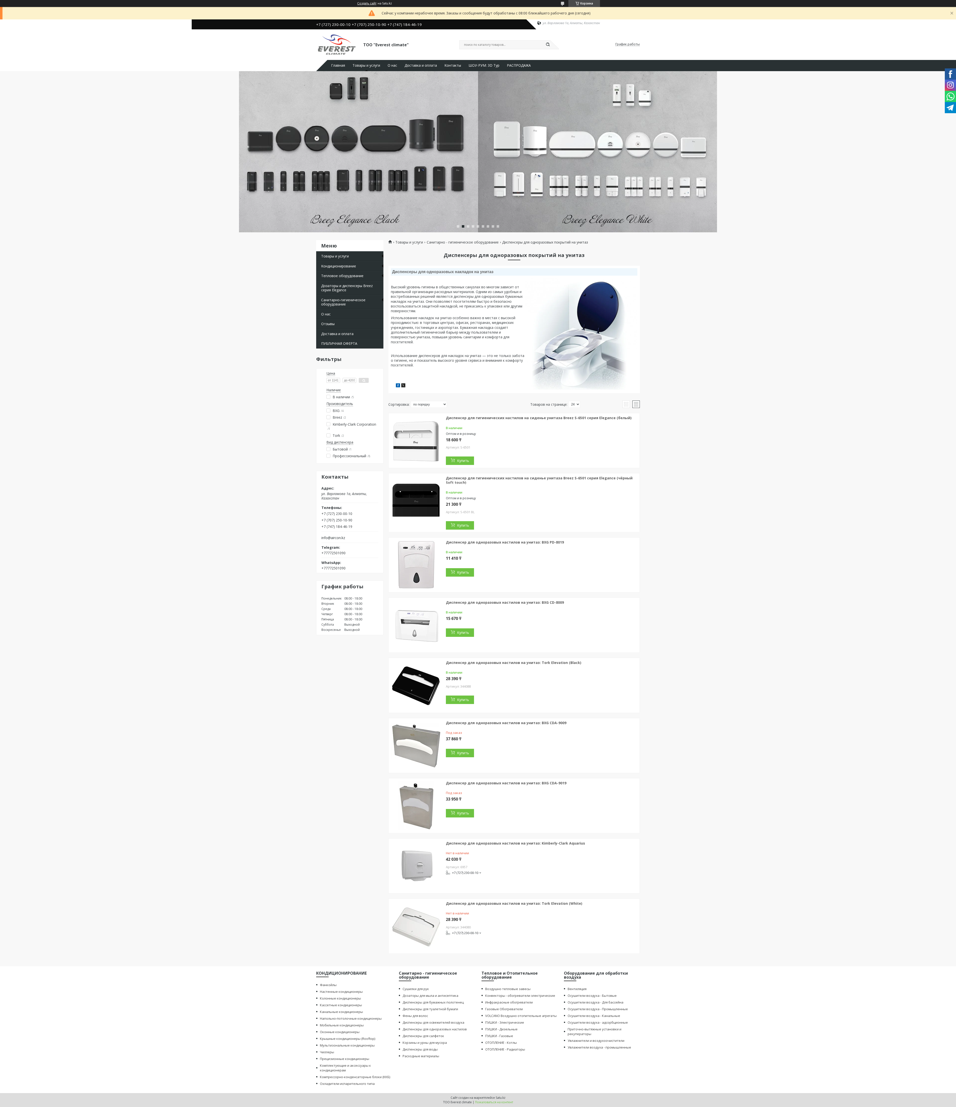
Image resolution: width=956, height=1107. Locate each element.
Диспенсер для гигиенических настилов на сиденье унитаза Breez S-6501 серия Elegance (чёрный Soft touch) (539, 480)
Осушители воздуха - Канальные (594, 1015)
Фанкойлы (328, 985)
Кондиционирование (338, 266)
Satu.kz (500, 1098)
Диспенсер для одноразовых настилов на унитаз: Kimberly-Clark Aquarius (515, 843)
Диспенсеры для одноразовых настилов (435, 1029)
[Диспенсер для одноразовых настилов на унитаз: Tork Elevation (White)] (416, 926)
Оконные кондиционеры (339, 1032)
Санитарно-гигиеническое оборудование (343, 302)
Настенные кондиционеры (341, 991)
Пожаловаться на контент (494, 1102)
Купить (463, 460)
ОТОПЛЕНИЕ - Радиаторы (505, 1049)
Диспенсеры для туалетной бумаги (430, 1009)
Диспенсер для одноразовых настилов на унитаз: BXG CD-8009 (505, 602)
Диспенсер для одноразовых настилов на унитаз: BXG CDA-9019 (506, 783)
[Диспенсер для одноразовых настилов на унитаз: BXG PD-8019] (416, 565)
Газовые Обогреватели (504, 1009)
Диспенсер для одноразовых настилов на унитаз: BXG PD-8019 (505, 542)
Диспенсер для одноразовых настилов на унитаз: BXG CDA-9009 (506, 722)
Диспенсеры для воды (420, 1049)
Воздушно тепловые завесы (508, 989)
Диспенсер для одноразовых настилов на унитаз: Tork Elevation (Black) (513, 662)
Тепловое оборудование (342, 275)
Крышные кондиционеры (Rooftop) (347, 1038)
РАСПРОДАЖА (519, 65)
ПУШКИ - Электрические (504, 1022)
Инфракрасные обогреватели (509, 1002)
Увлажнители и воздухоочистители (596, 1040)
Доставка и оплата (421, 65)
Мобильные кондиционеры (342, 1025)
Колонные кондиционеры (340, 998)
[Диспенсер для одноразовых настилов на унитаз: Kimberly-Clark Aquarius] (416, 866)
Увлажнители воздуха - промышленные (599, 1047)
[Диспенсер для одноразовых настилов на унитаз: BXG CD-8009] (416, 625)
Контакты (452, 65)
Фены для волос (415, 1015)
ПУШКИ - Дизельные (501, 1029)
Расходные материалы (421, 1056)
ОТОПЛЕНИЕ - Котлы (501, 1042)
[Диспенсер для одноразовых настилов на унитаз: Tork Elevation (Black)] (416, 685)
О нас (392, 65)
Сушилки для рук (416, 989)
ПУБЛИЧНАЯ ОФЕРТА (339, 343)
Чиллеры (327, 1052)
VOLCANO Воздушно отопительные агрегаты (521, 1015)
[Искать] (548, 44)
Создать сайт (366, 3)
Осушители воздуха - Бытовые (592, 995)
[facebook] (398, 386)
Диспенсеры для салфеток (423, 1036)
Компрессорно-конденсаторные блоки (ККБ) (355, 1077)
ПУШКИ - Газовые (499, 1036)
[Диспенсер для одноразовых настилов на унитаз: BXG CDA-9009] (416, 745)
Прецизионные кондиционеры (344, 1059)
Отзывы (328, 323)
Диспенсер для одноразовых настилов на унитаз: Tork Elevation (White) (514, 903)
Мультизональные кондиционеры (347, 1045)
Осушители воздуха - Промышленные (598, 1009)
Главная (338, 65)
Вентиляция (577, 989)
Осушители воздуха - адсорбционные (598, 1022)
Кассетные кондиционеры (341, 1005)
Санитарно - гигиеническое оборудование (463, 242)
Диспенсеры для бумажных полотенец (433, 1002)
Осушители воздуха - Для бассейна (595, 1002)
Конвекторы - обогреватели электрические (520, 995)
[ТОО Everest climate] (337, 44)
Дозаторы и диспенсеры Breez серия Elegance (347, 288)
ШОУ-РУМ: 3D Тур (484, 65)
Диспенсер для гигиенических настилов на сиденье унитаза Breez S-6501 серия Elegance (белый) (539, 417)
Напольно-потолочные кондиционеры (351, 1018)
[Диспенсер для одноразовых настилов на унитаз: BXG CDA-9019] (416, 806)
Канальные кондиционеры (341, 1011)
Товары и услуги (366, 65)
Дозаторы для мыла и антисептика (430, 995)
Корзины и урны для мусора (425, 1042)
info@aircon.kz (333, 538)
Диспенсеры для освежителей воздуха (433, 1022)
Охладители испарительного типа (347, 1083)
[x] (403, 386)
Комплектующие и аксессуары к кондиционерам (345, 1067)
